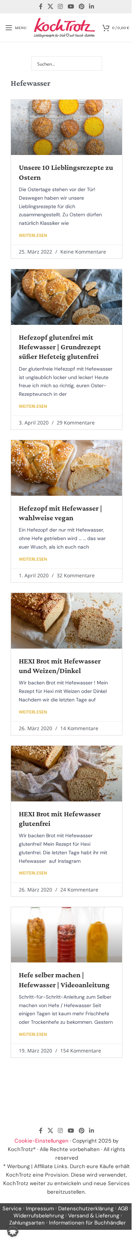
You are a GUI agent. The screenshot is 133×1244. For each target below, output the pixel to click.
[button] (13, 1231)
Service (12, 1208)
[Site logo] (64, 27)
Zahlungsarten (27, 1222)
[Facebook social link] (41, 6)
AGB (123, 1208)
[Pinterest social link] (81, 6)
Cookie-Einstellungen (41, 1140)
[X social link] (50, 6)
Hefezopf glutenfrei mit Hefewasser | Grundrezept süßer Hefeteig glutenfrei (60, 347)
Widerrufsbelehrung (38, 1215)
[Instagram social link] (60, 6)
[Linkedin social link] (91, 6)
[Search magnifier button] (95, 63)
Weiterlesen (33, 235)
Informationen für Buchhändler (87, 1222)
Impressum (40, 1208)
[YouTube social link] (70, 6)
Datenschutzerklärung (85, 1208)
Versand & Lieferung (93, 1215)
